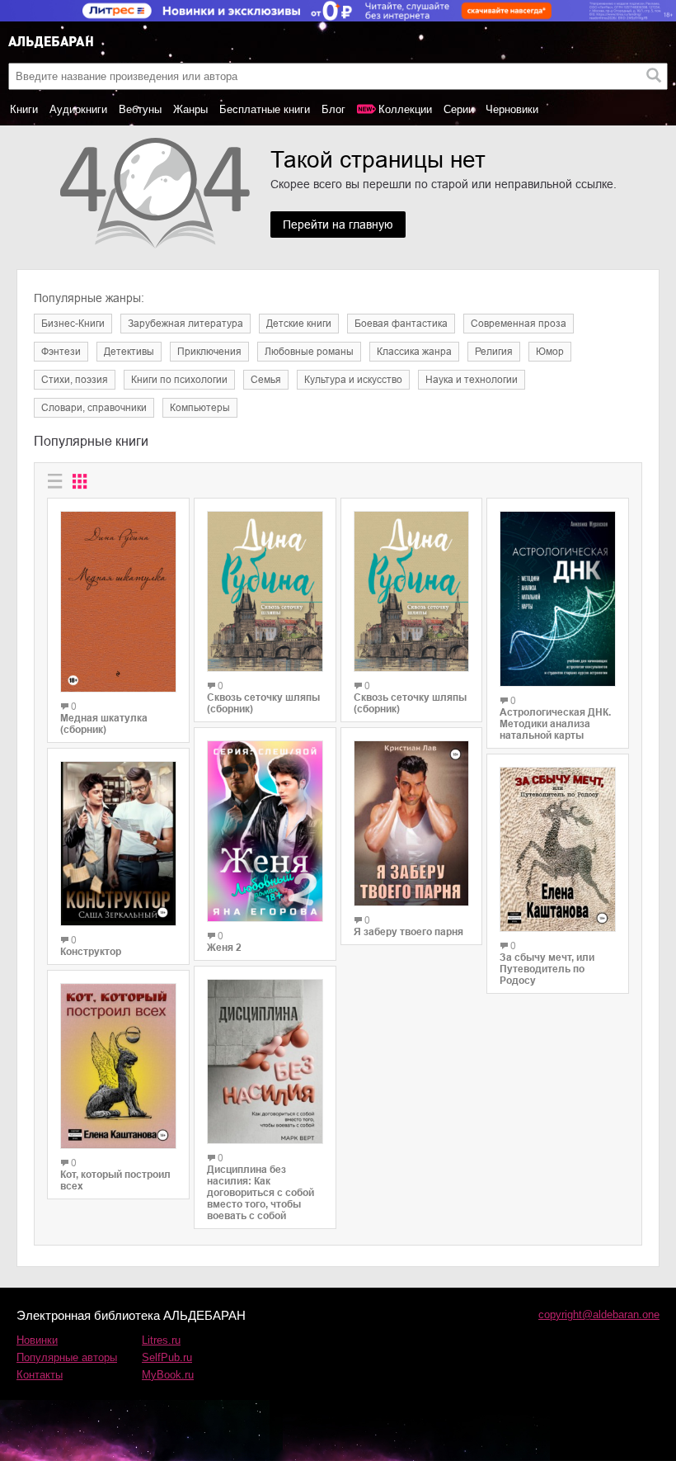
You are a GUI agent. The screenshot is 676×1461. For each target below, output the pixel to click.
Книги (24, 109)
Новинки (37, 1340)
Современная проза (518, 323)
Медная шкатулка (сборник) (104, 723)
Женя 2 (224, 947)
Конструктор (90, 951)
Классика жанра (414, 351)
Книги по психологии (179, 379)
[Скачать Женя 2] (265, 830)
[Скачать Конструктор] (118, 843)
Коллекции (405, 109)
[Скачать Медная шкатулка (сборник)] (118, 602)
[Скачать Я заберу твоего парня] (412, 822)
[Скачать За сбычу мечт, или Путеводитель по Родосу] (558, 849)
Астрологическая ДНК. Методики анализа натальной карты (555, 724)
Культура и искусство (353, 379)
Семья (266, 379)
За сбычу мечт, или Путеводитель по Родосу (547, 969)
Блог (333, 109)
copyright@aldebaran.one (599, 1314)
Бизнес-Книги (73, 323)
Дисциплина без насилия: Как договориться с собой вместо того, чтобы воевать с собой (260, 1193)
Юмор (550, 351)
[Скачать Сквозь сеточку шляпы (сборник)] (265, 592)
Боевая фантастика (401, 323)
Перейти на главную (338, 224)
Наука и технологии (471, 379)
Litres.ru (161, 1340)
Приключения (209, 351)
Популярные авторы (66, 1357)
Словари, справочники (94, 408)
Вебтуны (140, 109)
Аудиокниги (78, 109)
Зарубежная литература (185, 323)
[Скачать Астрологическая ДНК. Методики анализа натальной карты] (558, 599)
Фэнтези (61, 351)
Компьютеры (200, 408)
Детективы (129, 351)
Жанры (190, 109)
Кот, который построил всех (115, 1180)
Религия (494, 351)
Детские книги (298, 323)
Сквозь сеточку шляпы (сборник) (263, 703)
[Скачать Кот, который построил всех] (118, 1065)
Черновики (512, 109)
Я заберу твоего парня (408, 932)
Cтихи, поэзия (74, 379)
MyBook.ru (168, 1375)
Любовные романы (309, 351)
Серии (459, 109)
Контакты (39, 1375)
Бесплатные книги (264, 109)
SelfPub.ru (167, 1357)
